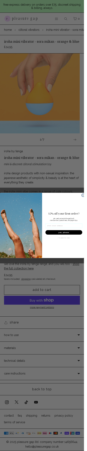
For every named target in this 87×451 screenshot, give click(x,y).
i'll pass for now (64, 238)
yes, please (63, 232)
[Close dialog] (83, 195)
